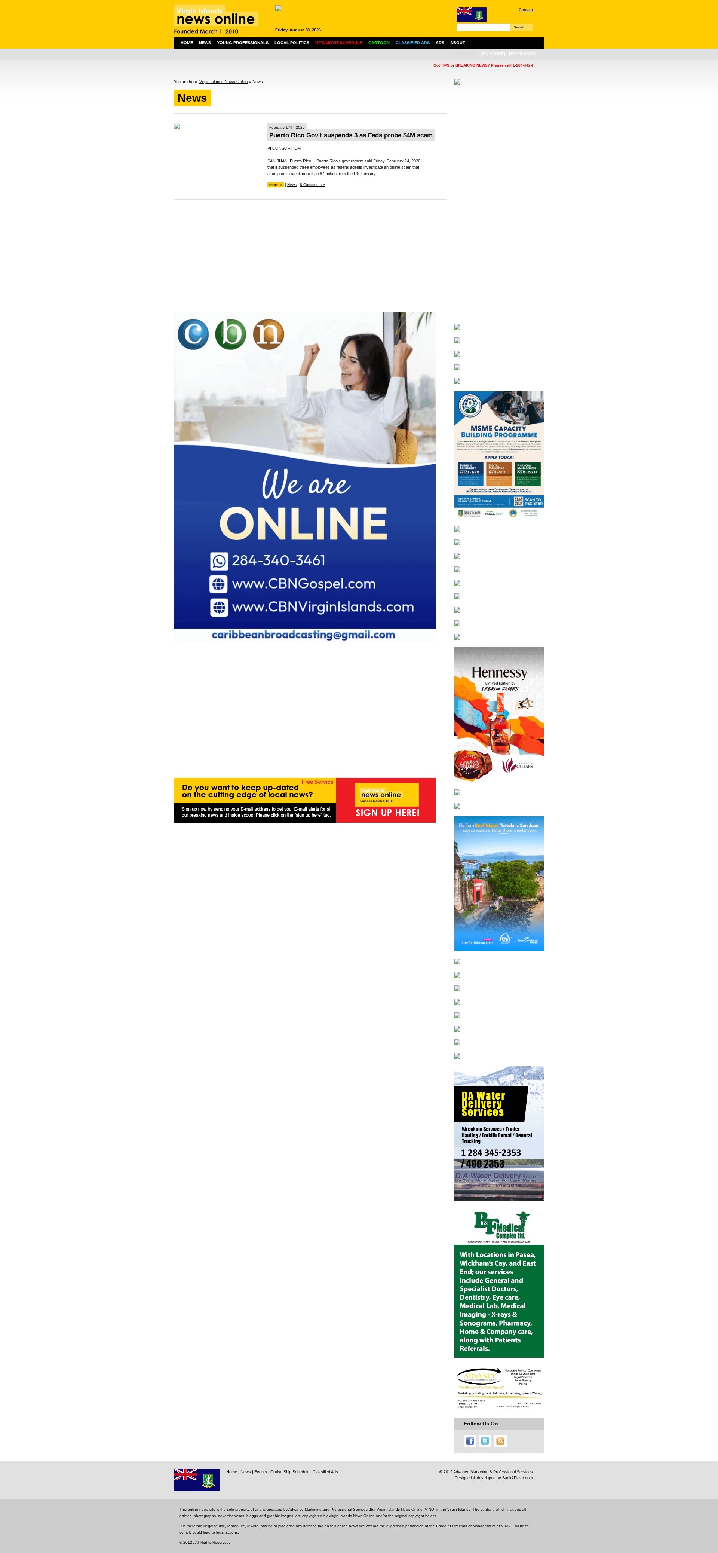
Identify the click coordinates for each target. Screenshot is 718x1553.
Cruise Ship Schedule (289, 1472)
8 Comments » (312, 185)
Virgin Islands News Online (223, 81)
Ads (440, 42)
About (457, 42)
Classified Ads (325, 1472)
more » (275, 185)
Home (187, 42)
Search (519, 27)
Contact (526, 9)
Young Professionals (243, 42)
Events (260, 1472)
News (205, 42)
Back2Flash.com (517, 1478)
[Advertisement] (310, 259)
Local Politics (291, 42)
